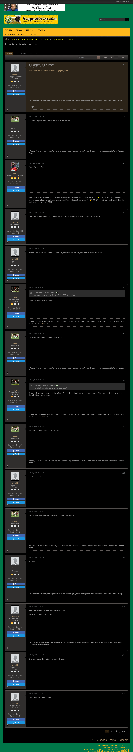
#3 (124, 163)
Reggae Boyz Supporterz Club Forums (33, 39)
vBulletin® (115, 747)
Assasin (15, 75)
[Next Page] (117, 57)
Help (92, 740)
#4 (124, 212)
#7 (124, 334)
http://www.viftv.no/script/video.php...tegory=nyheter (48, 71)
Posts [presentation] (9, 53)
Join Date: (11, 85)
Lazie (15, 297)
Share (17, 91)
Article (44, 323)
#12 (123, 558)
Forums (8, 30)
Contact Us (102, 740)
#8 (124, 380)
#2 (124, 117)
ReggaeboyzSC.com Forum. (63, 39)
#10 (123, 473)
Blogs (19, 30)
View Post (57, 292)
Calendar (34, 35)
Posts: (12, 87)
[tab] (9, 53)
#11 (123, 511)
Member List (22, 35)
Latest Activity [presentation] (21, 53)
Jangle (15, 173)
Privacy (113, 740)
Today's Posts (10, 35)
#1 (124, 65)
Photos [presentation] (33, 53)
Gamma (15, 127)
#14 (123, 655)
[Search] (127, 19)
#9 (124, 427)
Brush (15, 222)
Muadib (15, 259)
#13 (123, 606)
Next (123, 731)
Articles (29, 30)
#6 (124, 287)
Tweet (17, 94)
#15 (123, 694)
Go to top (123, 740)
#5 (124, 249)
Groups (41, 30)
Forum (12, 39)
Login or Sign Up (121, 2)
